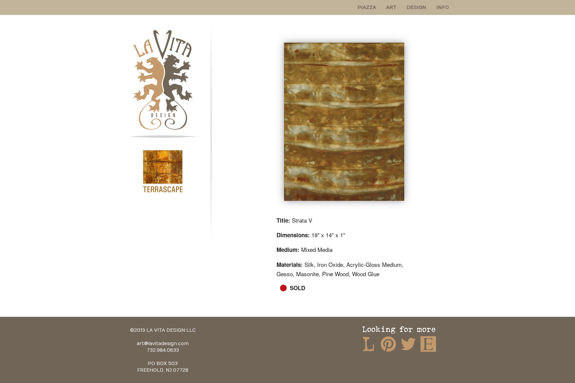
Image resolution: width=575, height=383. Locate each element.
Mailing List (368, 344)
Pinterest (388, 344)
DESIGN (416, 7)
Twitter (408, 344)
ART (391, 7)
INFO (442, 7)
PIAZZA (366, 7)
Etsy (428, 344)
